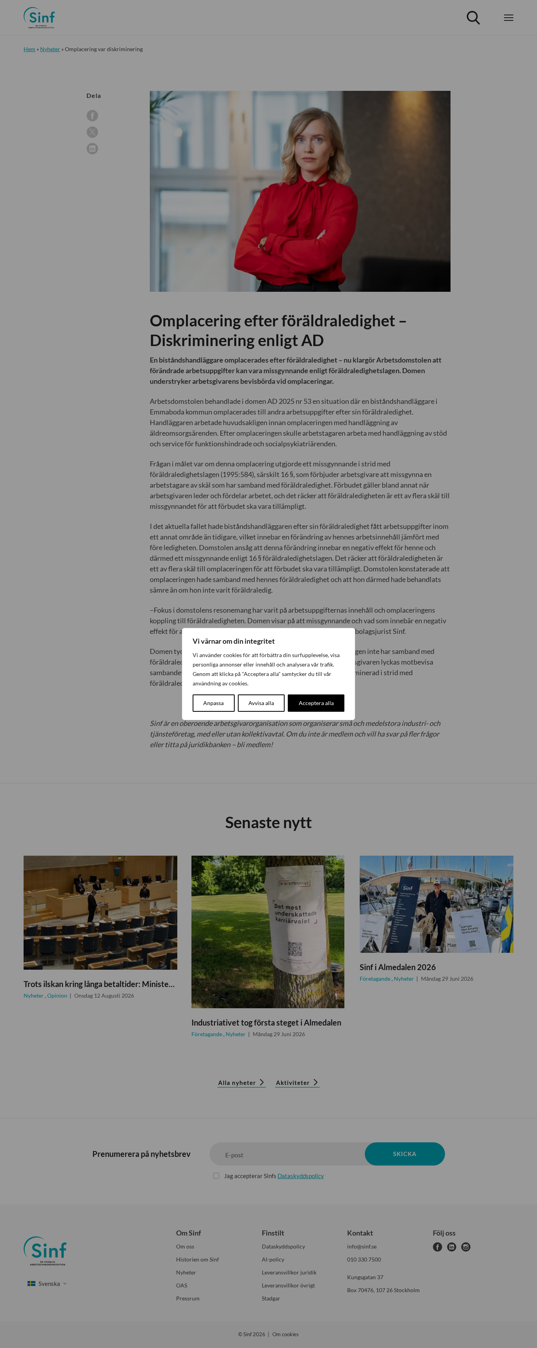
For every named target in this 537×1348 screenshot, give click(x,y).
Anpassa (213, 703)
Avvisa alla (261, 703)
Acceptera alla (316, 703)
